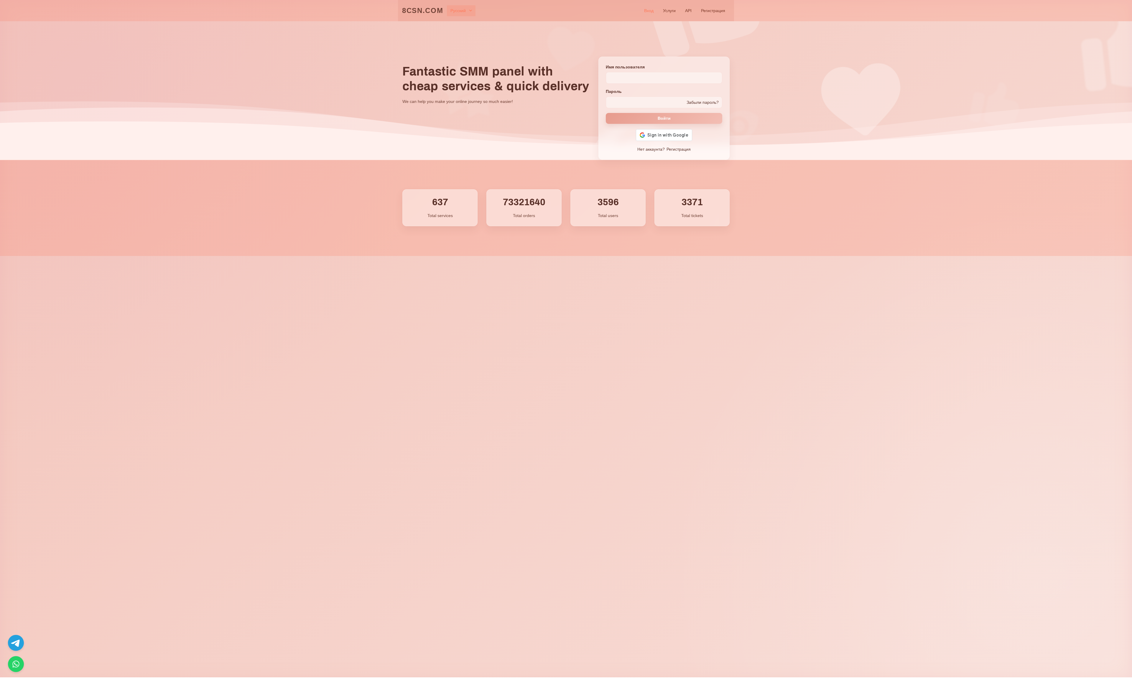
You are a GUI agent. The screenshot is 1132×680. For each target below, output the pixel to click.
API (688, 10)
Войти (664, 118)
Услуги (669, 10)
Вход (649, 10)
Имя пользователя (625, 67)
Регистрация (713, 10)
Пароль (614, 91)
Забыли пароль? (703, 102)
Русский (458, 10)
